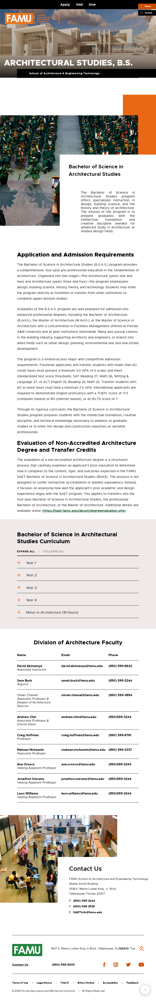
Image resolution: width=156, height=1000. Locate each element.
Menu (148, 6)
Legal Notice (44, 982)
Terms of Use (20, 982)
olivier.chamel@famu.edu (80, 695)
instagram (116, 964)
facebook (104, 964)
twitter (128, 964)
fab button (145, 990)
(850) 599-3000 (63, 964)
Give (92, 4)
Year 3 (31, 588)
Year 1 (31, 563)
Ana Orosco (26, 764)
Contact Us (20, 964)
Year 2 (31, 575)
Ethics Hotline (86, 982)
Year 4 (31, 600)
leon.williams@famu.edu (79, 793)
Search (148, 12)
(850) (119, 717)
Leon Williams (27, 793)
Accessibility (110, 982)
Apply (65, 4)
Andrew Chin (26, 717)
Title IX (65, 982)
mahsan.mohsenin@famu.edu (83, 750)
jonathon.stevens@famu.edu (82, 779)
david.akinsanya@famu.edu (82, 666)
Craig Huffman (28, 735)
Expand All (26, 551)
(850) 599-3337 (120, 750)
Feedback (133, 982)
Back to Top (126, 948)
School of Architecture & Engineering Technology (64, 73)
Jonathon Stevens (30, 779)
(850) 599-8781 (119, 735)
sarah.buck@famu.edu (78, 680)
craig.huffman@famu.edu (80, 735)
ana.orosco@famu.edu (78, 764)
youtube (141, 964)
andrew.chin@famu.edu (78, 717)
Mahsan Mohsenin (30, 750)
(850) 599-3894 (120, 695)
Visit (79, 4)
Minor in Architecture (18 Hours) (52, 612)
